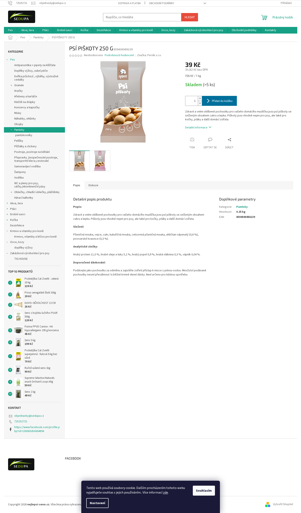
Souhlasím (204, 490)
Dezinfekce (17, 225)
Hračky (18, 91)
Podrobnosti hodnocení (119, 55)
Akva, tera (16, 203)
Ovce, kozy (17, 242)
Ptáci (13, 209)
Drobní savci (17, 214)
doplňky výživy (23, 248)
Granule (19, 85)
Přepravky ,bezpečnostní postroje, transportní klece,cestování (36, 159)
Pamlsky (19, 130)
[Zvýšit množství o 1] (200, 98)
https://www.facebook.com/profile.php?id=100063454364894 (37, 429)
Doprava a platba (129, 3)
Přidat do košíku (222, 101)
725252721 (20, 421)
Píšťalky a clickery (25, 146)
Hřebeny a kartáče (25, 96)
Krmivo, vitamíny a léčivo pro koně (35, 237)
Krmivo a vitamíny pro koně (27, 231)
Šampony (20, 172)
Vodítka (19, 178)
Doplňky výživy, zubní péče (31, 71)
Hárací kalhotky (23, 198)
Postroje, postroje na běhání (32, 152)
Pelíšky (18, 141)
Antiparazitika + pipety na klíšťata (34, 65)
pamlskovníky (23, 135)
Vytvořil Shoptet (283, 504)
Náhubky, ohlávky (25, 119)
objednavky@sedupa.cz (29, 416)
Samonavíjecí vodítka (27, 166)
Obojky (18, 124)
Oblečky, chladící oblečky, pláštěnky (37, 192)
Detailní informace (196, 128)
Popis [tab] (76, 185)
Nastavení (97, 503)
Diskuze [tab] (93, 185)
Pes (12, 60)
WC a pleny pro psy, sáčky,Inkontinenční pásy (29, 185)
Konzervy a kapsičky (27, 107)
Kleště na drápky (24, 102)
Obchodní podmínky (161, 3)
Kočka (14, 220)
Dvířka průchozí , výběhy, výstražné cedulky (36, 78)
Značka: (149, 55)
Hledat (190, 17)
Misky (17, 113)
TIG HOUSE (21, 259)
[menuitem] (10, 30)
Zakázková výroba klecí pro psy (29, 253)
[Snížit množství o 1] (200, 103)
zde (165, 492)
